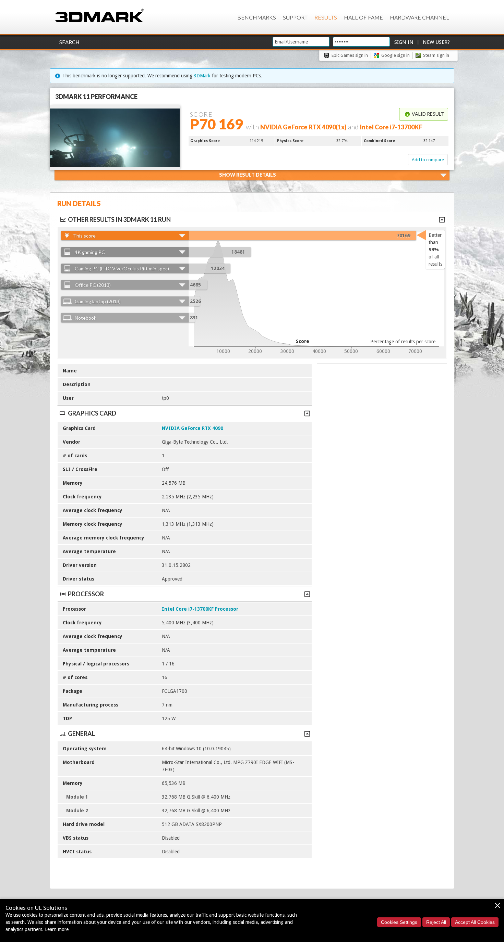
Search (69, 42)
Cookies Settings (399, 922)
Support (295, 17)
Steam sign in (436, 55)
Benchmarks (256, 17)
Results (325, 17)
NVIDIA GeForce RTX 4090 (192, 428)
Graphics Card (92, 413)
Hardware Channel (419, 17)
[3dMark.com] (99, 16)
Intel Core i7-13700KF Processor (200, 609)
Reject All (436, 922)
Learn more (57, 929)
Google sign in (395, 55)
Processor (86, 594)
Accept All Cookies (475, 922)
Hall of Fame (363, 17)
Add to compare (428, 159)
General (81, 733)
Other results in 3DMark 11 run (119, 219)
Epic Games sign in (350, 55)
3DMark (202, 75)
